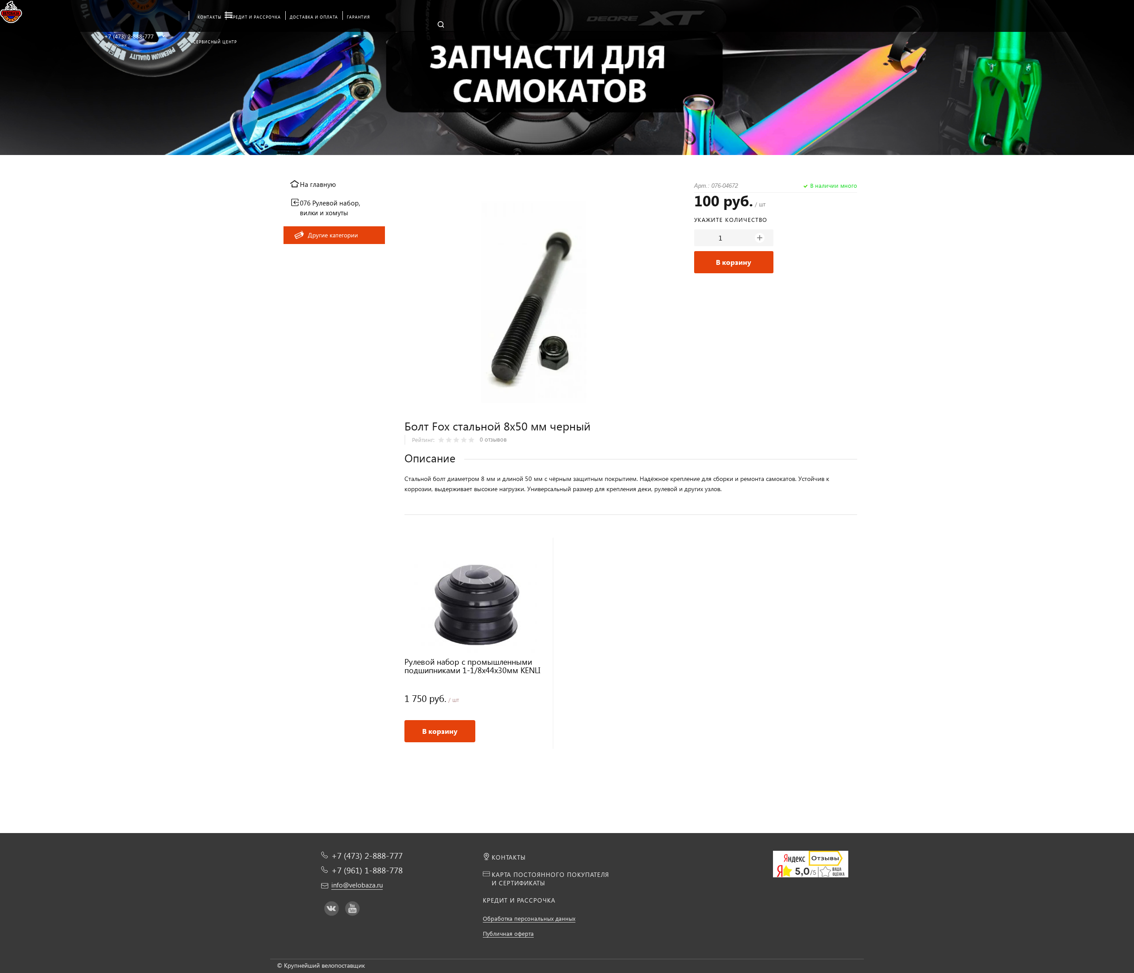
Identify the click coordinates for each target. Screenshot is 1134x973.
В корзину (733, 262)
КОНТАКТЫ (509, 857)
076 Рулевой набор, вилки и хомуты (330, 207)
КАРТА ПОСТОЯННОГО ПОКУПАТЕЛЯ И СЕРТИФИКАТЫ (550, 878)
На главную (318, 184)
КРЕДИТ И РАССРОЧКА (519, 900)
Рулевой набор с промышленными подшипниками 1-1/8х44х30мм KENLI (472, 666)
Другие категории (333, 235)
